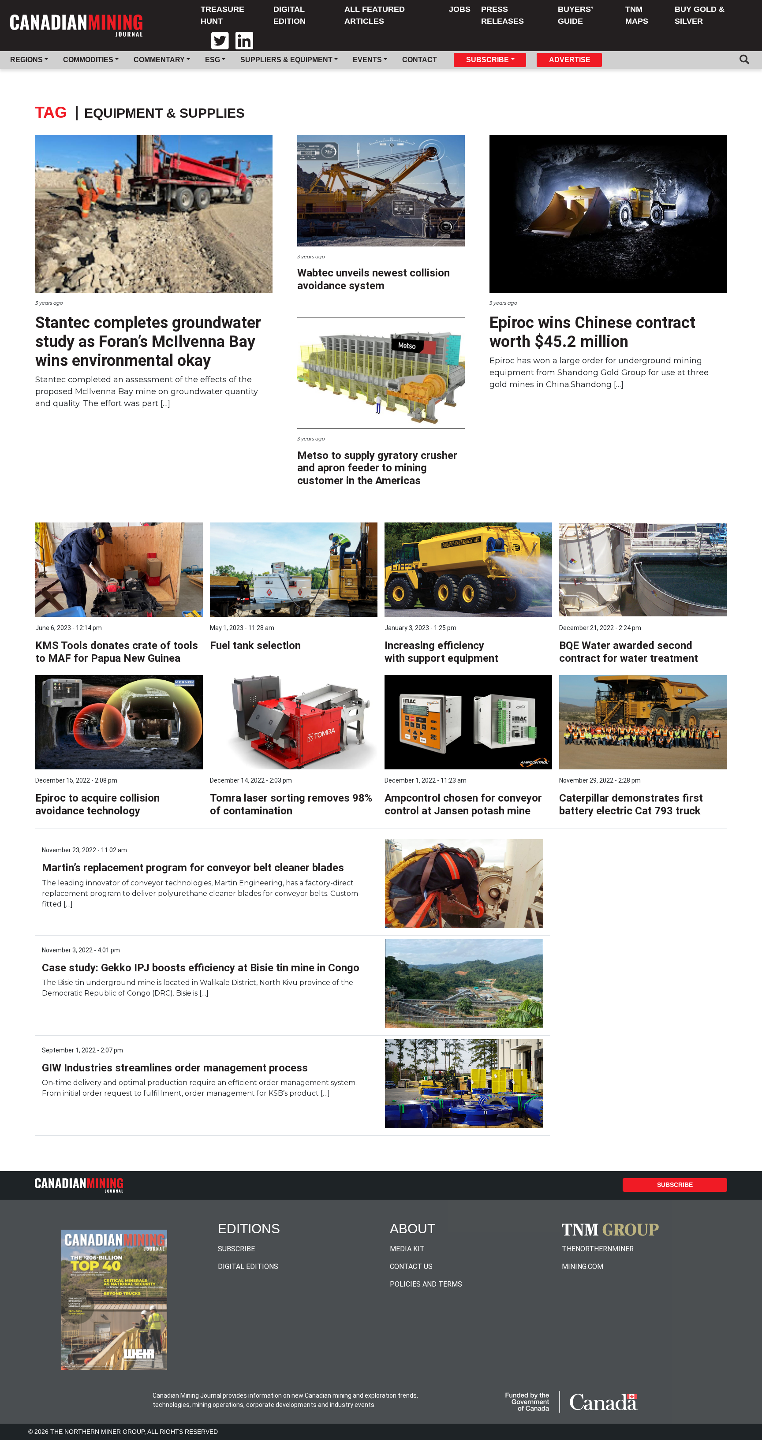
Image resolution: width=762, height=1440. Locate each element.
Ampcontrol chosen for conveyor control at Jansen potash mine (463, 804)
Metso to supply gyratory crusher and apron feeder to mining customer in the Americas (377, 468)
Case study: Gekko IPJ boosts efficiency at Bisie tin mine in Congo (200, 968)
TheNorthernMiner (598, 1249)
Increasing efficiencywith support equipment (441, 651)
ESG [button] (212, 59)
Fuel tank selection (255, 645)
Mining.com (582, 1266)
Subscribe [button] (487, 59)
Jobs (460, 9)
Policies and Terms (426, 1284)
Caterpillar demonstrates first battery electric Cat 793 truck (631, 804)
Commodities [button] (88, 59)
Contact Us (411, 1266)
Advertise (569, 59)
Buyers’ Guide (575, 15)
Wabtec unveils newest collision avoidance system (373, 279)
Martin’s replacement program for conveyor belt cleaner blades (193, 868)
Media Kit (407, 1249)
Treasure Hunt (222, 15)
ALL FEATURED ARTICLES (374, 15)
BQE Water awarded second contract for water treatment (628, 651)
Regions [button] (26, 59)
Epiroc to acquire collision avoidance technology (97, 804)
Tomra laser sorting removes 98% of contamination (291, 804)
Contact (419, 59)
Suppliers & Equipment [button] (286, 59)
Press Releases (502, 15)
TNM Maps (636, 15)
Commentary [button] (159, 59)
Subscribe (675, 1184)
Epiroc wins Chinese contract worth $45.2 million (592, 332)
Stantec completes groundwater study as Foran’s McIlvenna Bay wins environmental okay (148, 341)
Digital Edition (289, 15)
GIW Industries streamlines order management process (175, 1068)
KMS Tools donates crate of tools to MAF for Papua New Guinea (116, 651)
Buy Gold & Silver (700, 15)
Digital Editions (248, 1266)
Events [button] (367, 59)
